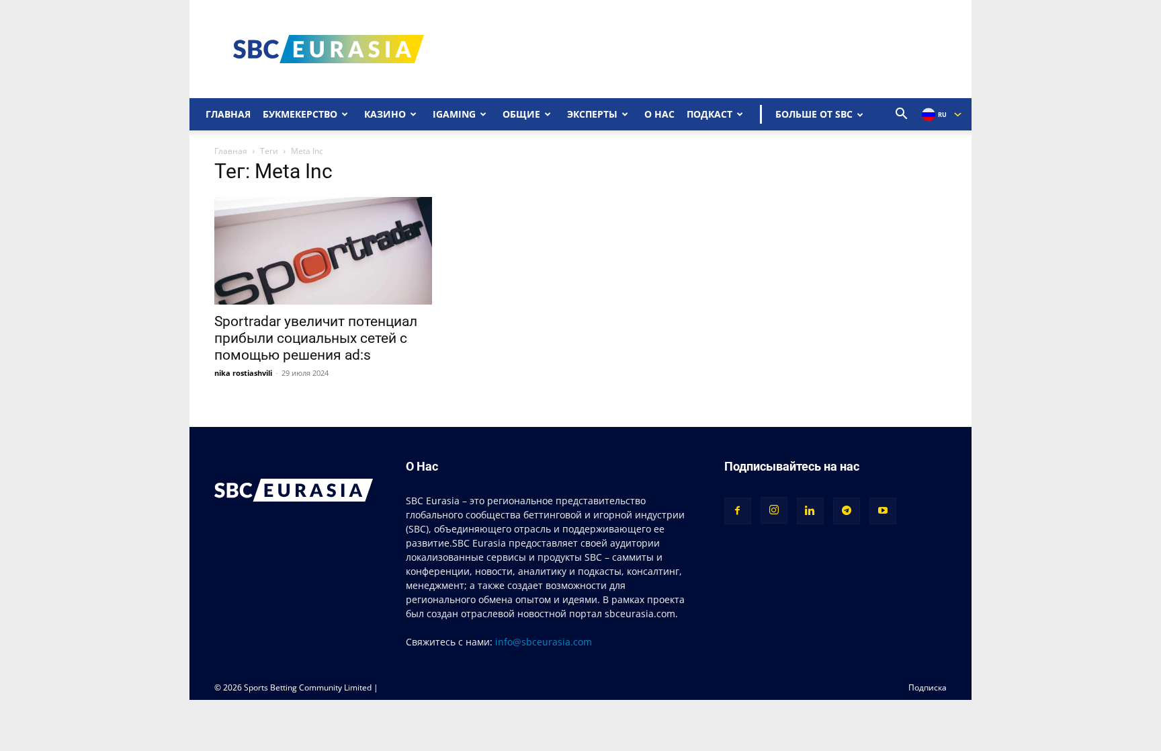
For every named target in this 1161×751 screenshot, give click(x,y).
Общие (521, 114)
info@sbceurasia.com (543, 641)
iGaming (454, 114)
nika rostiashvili (243, 373)
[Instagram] (774, 510)
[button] (902, 115)
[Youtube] (882, 511)
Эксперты (592, 114)
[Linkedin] (810, 511)
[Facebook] (737, 511)
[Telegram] (846, 511)
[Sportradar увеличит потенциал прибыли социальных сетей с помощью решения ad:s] (325, 251)
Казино (385, 114)
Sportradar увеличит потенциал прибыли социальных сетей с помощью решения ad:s (315, 338)
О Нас (659, 114)
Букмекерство (300, 114)
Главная (228, 114)
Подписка (927, 687)
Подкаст (709, 114)
